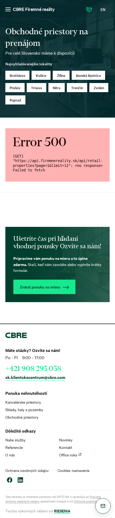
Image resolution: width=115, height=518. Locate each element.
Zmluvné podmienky (87, 501)
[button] (103, 506)
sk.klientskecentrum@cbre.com (35, 377)
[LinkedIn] (20, 481)
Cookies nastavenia (73, 470)
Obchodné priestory (21, 417)
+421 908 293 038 (33, 368)
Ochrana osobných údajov (27, 470)
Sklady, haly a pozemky (24, 409)
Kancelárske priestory (23, 402)
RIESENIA (62, 510)
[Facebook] (9, 481)
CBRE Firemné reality (34, 9)
